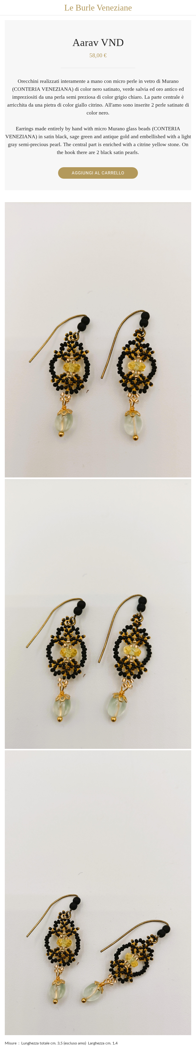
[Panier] (188, 7)
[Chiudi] (8, 8)
